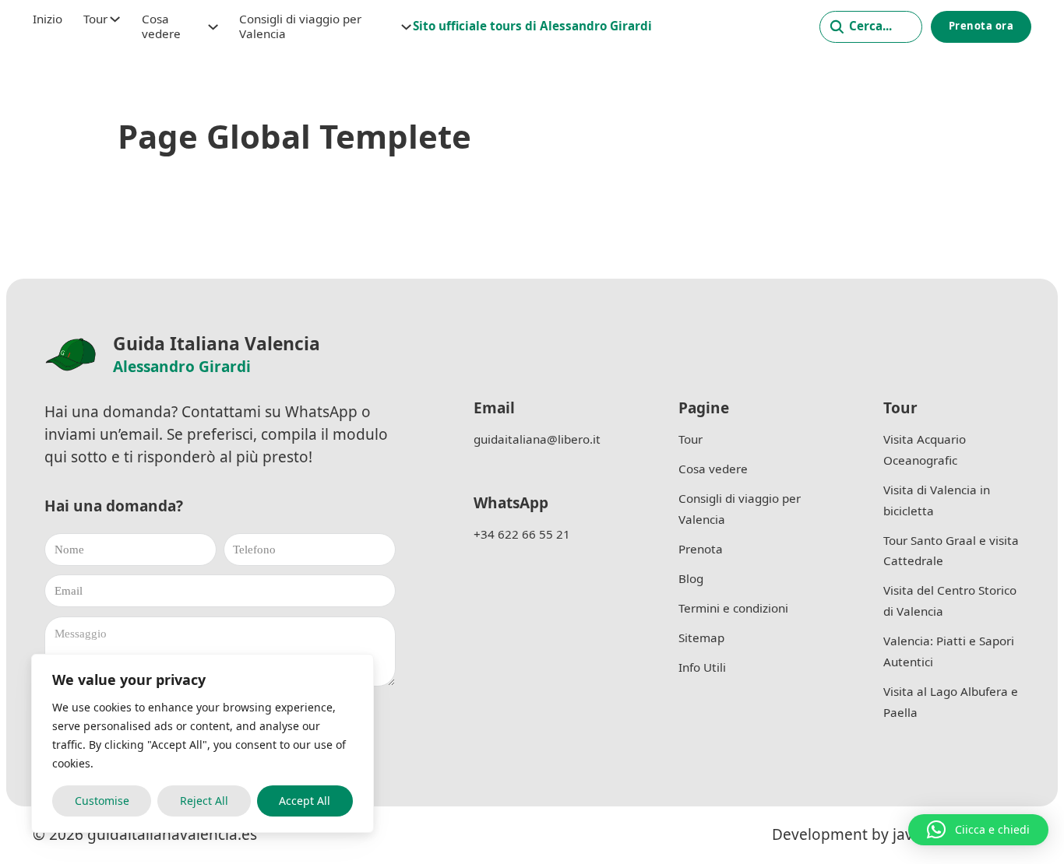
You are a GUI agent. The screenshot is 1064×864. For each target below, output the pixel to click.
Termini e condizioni (733, 608)
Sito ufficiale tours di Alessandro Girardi (532, 25)
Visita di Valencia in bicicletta (936, 500)
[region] (202, 743)
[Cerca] (870, 27)
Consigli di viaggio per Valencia (300, 26)
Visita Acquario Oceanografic (924, 449)
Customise (102, 800)
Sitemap (701, 637)
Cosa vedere (161, 26)
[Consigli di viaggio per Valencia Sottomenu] (406, 27)
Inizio (47, 19)
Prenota (700, 549)
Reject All (204, 800)
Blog (690, 578)
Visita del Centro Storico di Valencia (949, 600)
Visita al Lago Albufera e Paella (950, 701)
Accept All (304, 800)
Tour (95, 19)
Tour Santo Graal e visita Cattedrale (951, 550)
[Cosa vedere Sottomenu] (213, 27)
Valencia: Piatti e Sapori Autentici (948, 651)
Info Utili (702, 667)
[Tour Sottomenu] (115, 19)
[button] (978, 829)
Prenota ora (981, 26)
